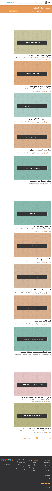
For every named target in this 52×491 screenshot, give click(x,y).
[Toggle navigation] (3, 3)
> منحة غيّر (48, 487)
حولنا (11, 461)
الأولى (49, 438)
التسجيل (9, 2)
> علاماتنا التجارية (34, 470)
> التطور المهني (47, 468)
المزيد (15, 57)
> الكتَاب (48, 478)
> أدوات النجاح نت (46, 480)
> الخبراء (48, 476)
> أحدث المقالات (47, 462)
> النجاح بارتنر (34, 463)
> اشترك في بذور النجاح (32, 465)
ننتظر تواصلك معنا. (17, 465)
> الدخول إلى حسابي (33, 468)
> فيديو (48, 473)
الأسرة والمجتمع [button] (13, 11)
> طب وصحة (47, 470)
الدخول (13, 2)
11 (29, 438)
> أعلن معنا (35, 462)
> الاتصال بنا (35, 472)
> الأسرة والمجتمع (46, 472)
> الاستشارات (47, 475)
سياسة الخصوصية (7, 461)
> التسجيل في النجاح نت (32, 467)
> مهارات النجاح (47, 463)
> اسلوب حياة (47, 467)
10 (31, 438)
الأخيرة (24, 438)
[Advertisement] (26, 21)
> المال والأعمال (47, 465)
